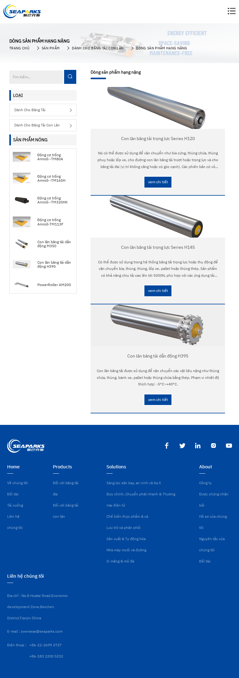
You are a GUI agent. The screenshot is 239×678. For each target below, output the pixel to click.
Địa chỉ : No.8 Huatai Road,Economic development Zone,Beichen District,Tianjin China (37, 606)
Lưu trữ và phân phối (123, 527)
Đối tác (13, 494)
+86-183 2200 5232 (46, 656)
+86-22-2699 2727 (45, 645)
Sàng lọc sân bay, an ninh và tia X (133, 482)
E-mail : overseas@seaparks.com (35, 631)
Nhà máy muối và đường (126, 550)
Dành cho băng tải (29, 109)
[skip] (22, 11)
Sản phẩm (51, 48)
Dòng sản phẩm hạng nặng (161, 48)
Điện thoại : (16, 645)
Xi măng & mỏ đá (120, 561)
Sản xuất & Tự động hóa (126, 538)
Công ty (205, 482)
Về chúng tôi (17, 482)
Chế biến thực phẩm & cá (127, 516)
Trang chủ (19, 48)
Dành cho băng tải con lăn (98, 48)
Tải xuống (15, 505)
